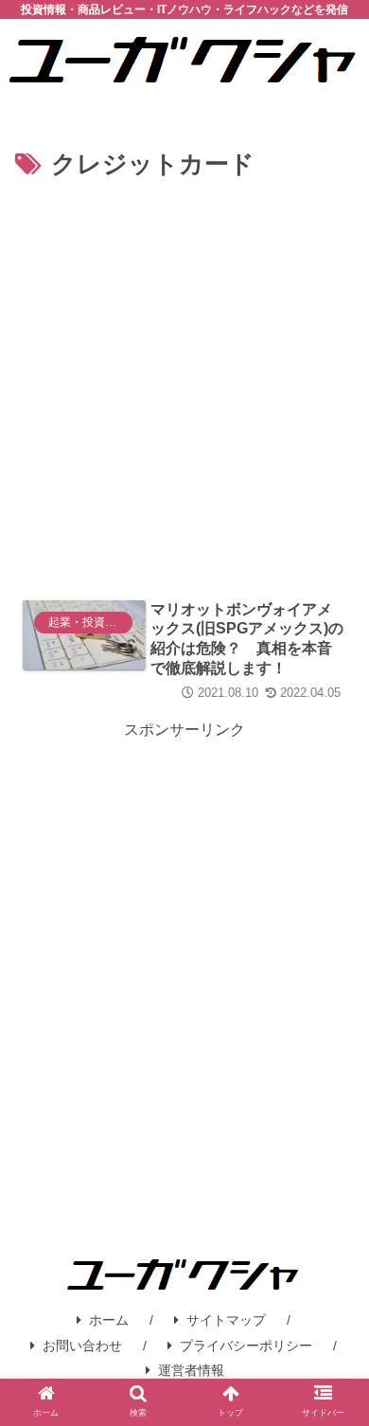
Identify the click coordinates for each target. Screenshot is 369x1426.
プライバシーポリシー (246, 1345)
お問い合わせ (82, 1345)
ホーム (109, 1320)
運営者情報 (191, 1370)
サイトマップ (226, 1320)
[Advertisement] (184, 380)
